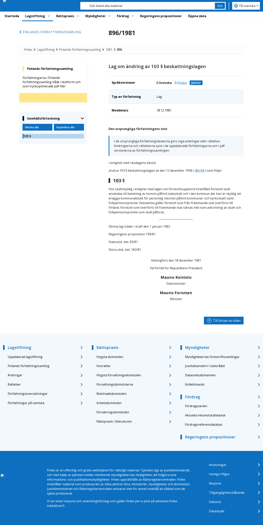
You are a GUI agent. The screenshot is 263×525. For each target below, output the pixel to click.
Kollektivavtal (194, 384)
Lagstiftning (35, 16)
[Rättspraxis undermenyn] (78, 16)
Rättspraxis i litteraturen (114, 421)
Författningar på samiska (26, 403)
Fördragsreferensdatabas (203, 424)
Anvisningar (217, 465)
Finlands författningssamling (52, 32)
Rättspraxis (65, 16)
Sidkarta (215, 502)
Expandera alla (65, 127)
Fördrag (123, 16)
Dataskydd (216, 511)
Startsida (12, 16)
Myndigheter (95, 16)
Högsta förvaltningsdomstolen (118, 375)
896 (119, 49)
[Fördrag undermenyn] (133, 16)
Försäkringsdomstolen (112, 412)
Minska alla (32, 127)
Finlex (28, 49)
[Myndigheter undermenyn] (109, 16)
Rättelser (14, 384)
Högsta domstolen (109, 357)
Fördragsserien (196, 406)
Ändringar (15, 375)
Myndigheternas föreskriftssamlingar (212, 357)
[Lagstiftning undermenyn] (49, 16)
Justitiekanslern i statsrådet (205, 366)
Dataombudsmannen (200, 375)
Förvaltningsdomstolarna (114, 384)
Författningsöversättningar (28, 394)
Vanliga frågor (219, 474)
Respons (215, 483)
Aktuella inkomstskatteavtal (205, 415)
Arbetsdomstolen (108, 403)
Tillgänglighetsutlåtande (227, 492)
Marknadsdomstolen (111, 394)
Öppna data (197, 16)
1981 (109, 49)
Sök (220, 6)
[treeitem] (53, 136)
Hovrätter (103, 366)
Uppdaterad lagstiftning (25, 357)
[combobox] (147, 6)
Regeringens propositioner (161, 16)
